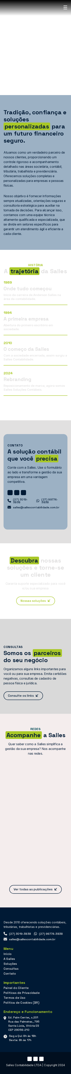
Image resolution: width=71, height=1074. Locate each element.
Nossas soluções (33, 601)
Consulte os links (21, 696)
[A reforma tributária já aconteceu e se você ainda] (35, 819)
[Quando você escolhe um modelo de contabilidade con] (35, 782)
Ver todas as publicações (33, 889)
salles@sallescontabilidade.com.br (36, 507)
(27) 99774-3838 (49, 501)
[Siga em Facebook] (16, 492)
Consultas (11, 968)
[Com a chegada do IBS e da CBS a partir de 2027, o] (35, 857)
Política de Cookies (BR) (21, 1002)
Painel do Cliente (16, 987)
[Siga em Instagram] (10, 492)
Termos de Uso (14, 997)
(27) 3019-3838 (20, 501)
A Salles (9, 958)
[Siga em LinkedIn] (23, 492)
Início (7, 953)
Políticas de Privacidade (22, 992)
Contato (10, 973)
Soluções (10, 963)
